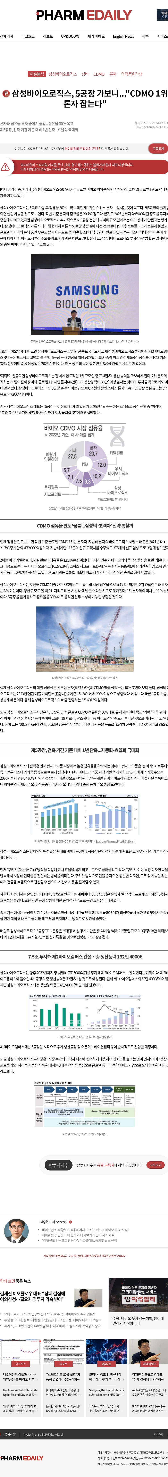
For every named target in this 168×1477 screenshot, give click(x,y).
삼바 (85, 74)
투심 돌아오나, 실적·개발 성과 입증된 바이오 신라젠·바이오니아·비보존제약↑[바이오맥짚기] (65, 1319)
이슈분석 (37, 74)
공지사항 (10, 1433)
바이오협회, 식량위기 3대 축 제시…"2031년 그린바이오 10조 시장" (85, 1229)
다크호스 (28, 36)
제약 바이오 (96, 36)
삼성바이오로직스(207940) (53, 189)
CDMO (99, 74)
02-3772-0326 (125, 1458)
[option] (56, 1433)
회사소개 (158, 1434)
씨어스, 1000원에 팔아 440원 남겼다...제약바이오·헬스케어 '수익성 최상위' (52, 1325)
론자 (112, 74)
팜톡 (145, 36)
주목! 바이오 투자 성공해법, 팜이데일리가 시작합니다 (138, 1321)
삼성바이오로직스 (63, 74)
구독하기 (155, 1165)
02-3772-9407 (152, 1458)
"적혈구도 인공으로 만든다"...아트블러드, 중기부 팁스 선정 (79, 1240)
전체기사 (6, 36)
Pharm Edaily (21, 1458)
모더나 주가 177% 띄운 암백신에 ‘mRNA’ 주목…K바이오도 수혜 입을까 (49, 1314)
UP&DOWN (70, 36)
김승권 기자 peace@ (53, 1221)
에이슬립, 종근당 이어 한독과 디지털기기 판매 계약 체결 (78, 1235)
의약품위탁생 (131, 74)
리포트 (48, 36)
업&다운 (106, 1364)
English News (123, 36)
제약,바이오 (149, 1364)
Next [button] (25, 1436)
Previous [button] (25, 1431)
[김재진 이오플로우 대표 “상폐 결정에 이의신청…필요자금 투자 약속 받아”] (88, 1297)
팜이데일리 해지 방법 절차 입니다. (44, 1434)
